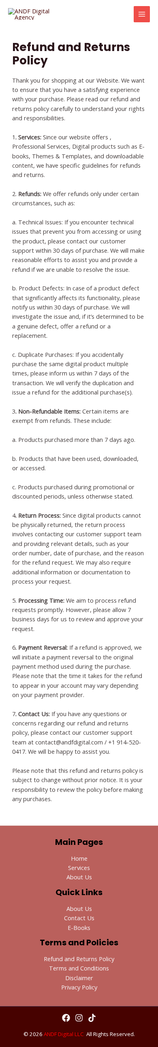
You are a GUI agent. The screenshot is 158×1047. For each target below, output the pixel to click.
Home (79, 858)
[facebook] (66, 1018)
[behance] (79, 1018)
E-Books (79, 927)
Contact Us (79, 918)
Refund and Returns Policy (79, 959)
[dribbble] (92, 1018)
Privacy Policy (79, 987)
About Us (79, 877)
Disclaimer (79, 978)
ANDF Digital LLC (64, 1034)
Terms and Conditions (79, 968)
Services (79, 868)
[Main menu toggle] (142, 14)
